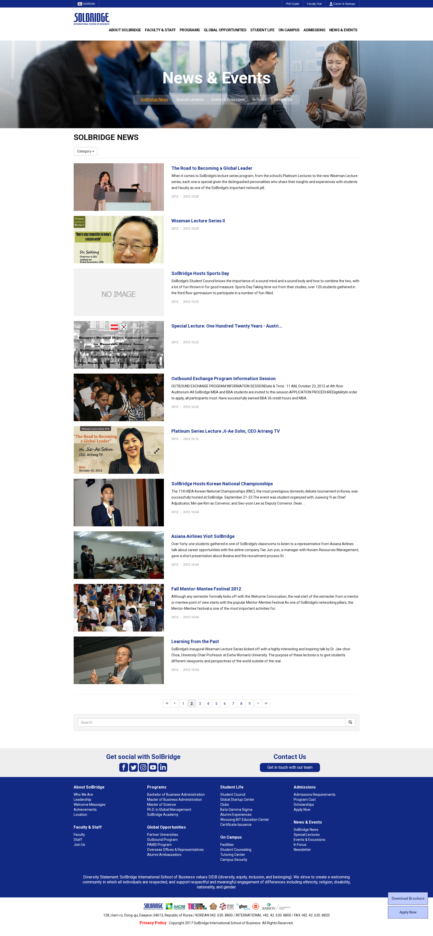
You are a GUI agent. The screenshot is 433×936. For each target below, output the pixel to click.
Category (84, 151)
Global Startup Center (237, 800)
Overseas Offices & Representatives (175, 850)
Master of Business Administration (174, 800)
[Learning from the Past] (119, 660)
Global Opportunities (225, 30)
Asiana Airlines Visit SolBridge (203, 536)
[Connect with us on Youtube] (153, 767)
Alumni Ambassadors (164, 855)
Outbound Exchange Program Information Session (223, 378)
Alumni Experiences (236, 815)
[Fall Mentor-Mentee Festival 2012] (119, 608)
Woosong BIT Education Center (244, 820)
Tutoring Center (232, 855)
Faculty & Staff (160, 30)
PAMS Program (159, 845)
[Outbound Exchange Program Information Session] (119, 397)
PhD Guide (292, 3)
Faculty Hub (314, 3)
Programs (190, 30)
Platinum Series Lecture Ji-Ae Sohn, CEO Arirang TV (225, 431)
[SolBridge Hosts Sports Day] (119, 292)
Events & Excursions (228, 99)
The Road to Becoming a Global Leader (211, 168)
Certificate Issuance (236, 825)
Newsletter (283, 99)
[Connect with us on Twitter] (133, 767)
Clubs (224, 805)
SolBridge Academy (162, 815)
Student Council (232, 795)
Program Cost (305, 800)
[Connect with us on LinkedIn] (162, 767)
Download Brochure (408, 898)
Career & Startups (344, 3)
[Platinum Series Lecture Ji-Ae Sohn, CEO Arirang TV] (119, 450)
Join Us (79, 845)
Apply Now (407, 912)
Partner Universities (162, 835)
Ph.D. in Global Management (169, 810)
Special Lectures (190, 99)
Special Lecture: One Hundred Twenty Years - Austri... (226, 326)
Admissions (314, 30)
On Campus (288, 30)
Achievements (85, 810)
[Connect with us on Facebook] (123, 767)
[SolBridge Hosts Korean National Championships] (119, 502)
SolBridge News (154, 99)
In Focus (259, 99)
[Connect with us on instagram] (143, 767)
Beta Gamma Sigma (236, 810)
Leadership (82, 800)
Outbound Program (162, 840)
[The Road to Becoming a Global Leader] (119, 187)
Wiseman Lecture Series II (198, 220)
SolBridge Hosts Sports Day (200, 273)
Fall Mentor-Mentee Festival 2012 (206, 588)
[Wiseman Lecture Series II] (119, 239)
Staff (78, 840)
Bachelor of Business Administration (176, 795)
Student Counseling (235, 850)
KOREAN (89, 3)
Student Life (262, 30)
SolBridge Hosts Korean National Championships (222, 483)
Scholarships (304, 805)
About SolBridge (125, 30)
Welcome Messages (89, 805)
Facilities (227, 845)
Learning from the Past (195, 641)
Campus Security (233, 860)
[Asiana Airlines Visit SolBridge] (119, 555)
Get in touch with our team (289, 767)
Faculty (79, 835)
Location (80, 815)
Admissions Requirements (315, 795)
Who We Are (83, 795)
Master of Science (161, 805)
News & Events (343, 30)
